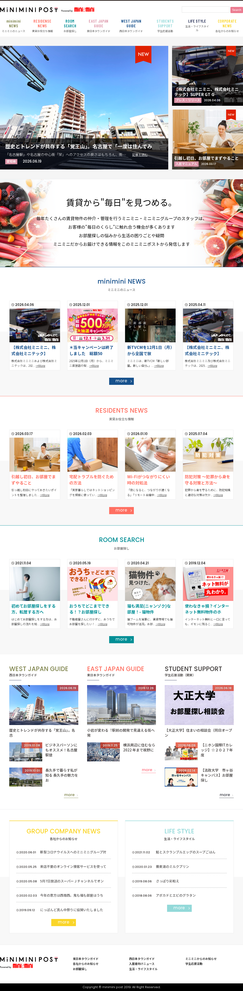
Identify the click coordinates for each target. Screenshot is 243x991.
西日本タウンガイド (131, 26)
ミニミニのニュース (13, 26)
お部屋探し (70, 26)
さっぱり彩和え (167, 881)
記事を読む (140, 154)
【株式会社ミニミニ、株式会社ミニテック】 (33, 350)
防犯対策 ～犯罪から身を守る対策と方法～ (207, 480)
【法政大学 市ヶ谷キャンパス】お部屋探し (217, 775)
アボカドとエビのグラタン (176, 895)
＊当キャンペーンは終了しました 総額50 (91, 350)
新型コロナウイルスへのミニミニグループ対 (73, 852)
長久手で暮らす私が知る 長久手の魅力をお (61, 775)
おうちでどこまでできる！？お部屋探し (89, 609)
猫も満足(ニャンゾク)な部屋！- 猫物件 (149, 609)
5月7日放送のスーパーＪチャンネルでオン (72, 881)
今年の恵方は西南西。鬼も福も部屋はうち (71, 895)
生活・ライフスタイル (197, 25)
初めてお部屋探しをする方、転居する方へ (33, 609)
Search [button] (236, 10)
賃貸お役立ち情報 (42, 26)
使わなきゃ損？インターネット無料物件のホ (207, 609)
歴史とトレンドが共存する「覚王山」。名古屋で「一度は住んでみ (78, 146)
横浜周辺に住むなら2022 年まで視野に (139, 747)
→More (40, 365)
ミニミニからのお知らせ (201, 959)
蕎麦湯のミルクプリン (172, 866)
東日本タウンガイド (98, 26)
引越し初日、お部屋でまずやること (206, 158)
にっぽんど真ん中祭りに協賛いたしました (71, 909)
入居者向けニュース (141, 964)
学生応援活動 (165, 26)
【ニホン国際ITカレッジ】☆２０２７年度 (217, 749)
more (121, 381)
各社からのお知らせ (227, 26)
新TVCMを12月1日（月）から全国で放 (149, 350)
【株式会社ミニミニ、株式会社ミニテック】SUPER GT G (206, 91)
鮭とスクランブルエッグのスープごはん (185, 852)
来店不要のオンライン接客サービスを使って (73, 866)
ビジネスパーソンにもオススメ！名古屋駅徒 (61, 749)
